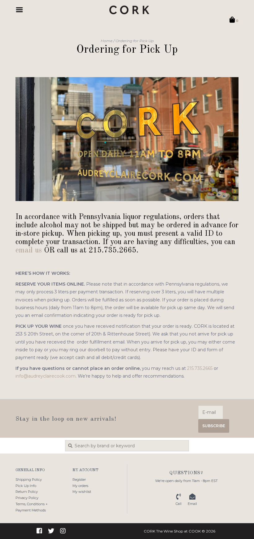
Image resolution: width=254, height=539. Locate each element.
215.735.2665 (199, 368)
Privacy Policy (26, 498)
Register (79, 479)
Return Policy (26, 491)
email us (28, 250)
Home (106, 40)
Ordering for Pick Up (135, 40)
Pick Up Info (25, 486)
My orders (80, 486)
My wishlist (81, 491)
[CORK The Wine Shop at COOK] (129, 10)
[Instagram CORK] (63, 531)
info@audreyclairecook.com (45, 376)
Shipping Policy (28, 479)
